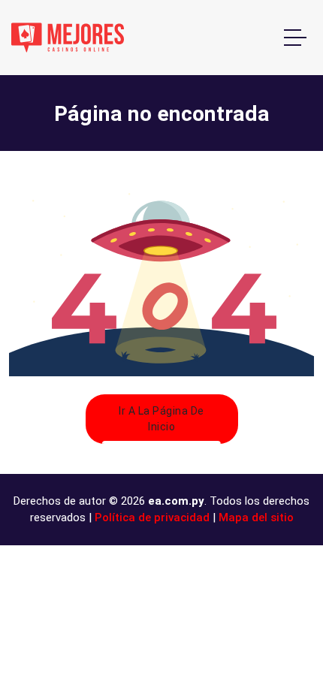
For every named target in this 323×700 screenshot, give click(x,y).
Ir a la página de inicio (161, 419)
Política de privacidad (152, 517)
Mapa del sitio (256, 517)
